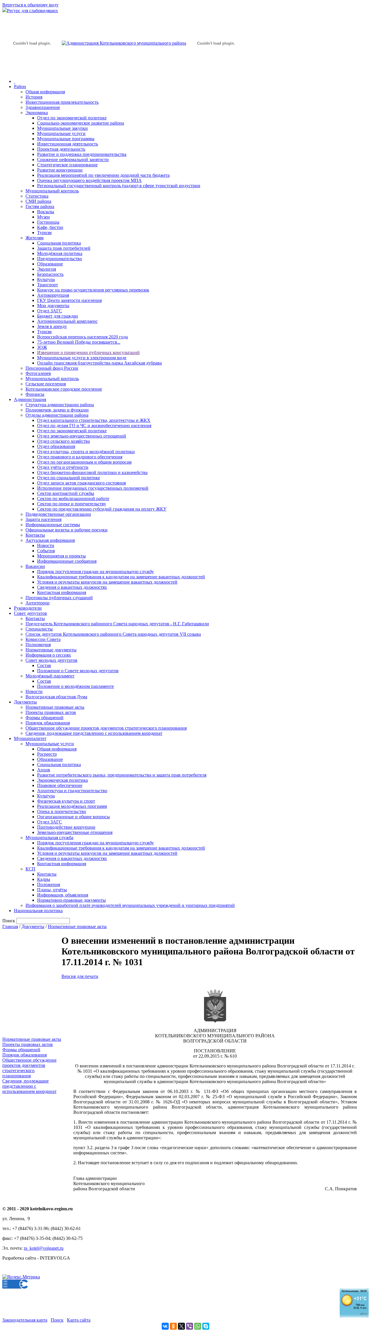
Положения (48, 884)
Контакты (35, 535)
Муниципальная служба (49, 837)
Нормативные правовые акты (55, 707)
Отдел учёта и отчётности (62, 467)
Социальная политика (59, 242)
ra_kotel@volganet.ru (43, 1248)
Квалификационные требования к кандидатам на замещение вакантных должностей (121, 576)
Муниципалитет (30, 738)
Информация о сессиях (48, 655)
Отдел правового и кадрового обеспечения (79, 456)
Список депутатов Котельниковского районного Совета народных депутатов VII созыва (113, 634)
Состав (44, 665)
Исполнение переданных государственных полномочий (92, 488)
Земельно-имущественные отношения (74, 832)
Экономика (37, 112)
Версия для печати (79, 976)
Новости (45, 545)
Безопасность (50, 274)
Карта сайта (78, 1320)
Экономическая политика (62, 780)
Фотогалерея (38, 373)
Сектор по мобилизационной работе (73, 498)
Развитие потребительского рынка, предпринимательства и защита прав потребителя (121, 774)
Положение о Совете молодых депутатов (78, 670)
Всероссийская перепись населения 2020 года (82, 336)
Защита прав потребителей (63, 248)
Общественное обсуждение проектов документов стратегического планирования (106, 728)
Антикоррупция (53, 295)
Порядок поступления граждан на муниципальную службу (95, 571)
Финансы (35, 394)
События (46, 550)
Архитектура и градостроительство (72, 790)
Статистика (37, 196)
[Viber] (189, 1326)
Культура (46, 279)
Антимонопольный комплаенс (67, 321)
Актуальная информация (50, 540)
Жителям (34, 237)
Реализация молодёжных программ (72, 806)
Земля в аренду (52, 326)
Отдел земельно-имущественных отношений (81, 435)
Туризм (44, 232)
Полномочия (38, 644)
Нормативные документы (51, 649)
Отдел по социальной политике (68, 477)
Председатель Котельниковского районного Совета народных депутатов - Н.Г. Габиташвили (117, 623)
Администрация (30, 399)
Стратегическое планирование (67, 164)
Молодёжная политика (59, 253)
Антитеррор (38, 602)
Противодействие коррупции (66, 827)
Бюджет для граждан (57, 316)
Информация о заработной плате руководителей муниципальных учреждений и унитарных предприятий (130, 905)
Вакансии (35, 566)
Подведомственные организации (58, 514)
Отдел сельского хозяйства (63, 441)
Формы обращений (44, 717)
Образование (50, 263)
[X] (181, 1326)
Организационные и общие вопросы (73, 816)
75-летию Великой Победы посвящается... (78, 342)
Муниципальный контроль (52, 190)
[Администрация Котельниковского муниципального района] (32, 70)
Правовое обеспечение (59, 785)
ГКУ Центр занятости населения (69, 300)
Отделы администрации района (57, 415)
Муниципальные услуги (61, 133)
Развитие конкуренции (60, 169)
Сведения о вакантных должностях (72, 587)
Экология (46, 269)
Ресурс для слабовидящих (32, 10)
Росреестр (47, 754)
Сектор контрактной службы (65, 493)
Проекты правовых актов (51, 712)
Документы (25, 701)
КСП (30, 868)
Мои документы (53, 305)
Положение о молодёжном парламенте (75, 686)
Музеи (43, 216)
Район (20, 86)
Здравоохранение (43, 107)
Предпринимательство (59, 258)
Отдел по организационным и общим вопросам (84, 462)
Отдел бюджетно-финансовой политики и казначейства (92, 472)
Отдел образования (56, 446)
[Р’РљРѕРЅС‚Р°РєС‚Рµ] (165, 1326)
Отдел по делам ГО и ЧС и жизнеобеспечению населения (94, 425)
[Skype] (205, 1326)
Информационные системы (53, 524)
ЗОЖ (42, 347)
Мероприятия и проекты (61, 555)
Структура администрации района (60, 404)
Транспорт (47, 284)
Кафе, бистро (50, 227)
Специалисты (39, 628)
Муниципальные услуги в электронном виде (81, 357)
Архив (43, 769)
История (34, 96)
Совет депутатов (30, 613)
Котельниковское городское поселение (64, 389)
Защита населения (43, 519)
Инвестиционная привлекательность (62, 102)
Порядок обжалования (48, 722)
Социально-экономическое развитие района (80, 123)
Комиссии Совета (43, 639)
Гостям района (40, 206)
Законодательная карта (24, 1320)
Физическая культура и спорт (66, 801)
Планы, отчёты (52, 889)
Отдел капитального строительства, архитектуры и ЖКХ (93, 420)
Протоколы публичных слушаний (59, 597)
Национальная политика (38, 910)
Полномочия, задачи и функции (57, 409)
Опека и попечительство (61, 811)
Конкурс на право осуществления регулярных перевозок (93, 289)
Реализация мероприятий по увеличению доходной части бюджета (103, 175)
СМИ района (38, 201)
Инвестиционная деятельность (67, 143)
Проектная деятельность (61, 149)
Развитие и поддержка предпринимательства (81, 154)
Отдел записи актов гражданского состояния (81, 482)
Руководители (28, 608)
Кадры (43, 879)
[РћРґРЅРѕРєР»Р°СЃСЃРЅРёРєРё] (173, 1326)
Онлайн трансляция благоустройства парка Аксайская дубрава (99, 362)
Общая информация (45, 91)
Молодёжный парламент (50, 675)
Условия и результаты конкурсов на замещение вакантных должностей (107, 582)
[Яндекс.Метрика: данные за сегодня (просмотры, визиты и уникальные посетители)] (21, 1277)
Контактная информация (61, 592)
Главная (10, 926)
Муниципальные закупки (62, 128)
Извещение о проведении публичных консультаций (88, 352)
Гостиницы (48, 222)
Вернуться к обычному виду (30, 4)
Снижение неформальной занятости (73, 159)
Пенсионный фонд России (52, 368)
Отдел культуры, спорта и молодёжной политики (86, 451)
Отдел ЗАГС (49, 310)
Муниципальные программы (65, 138)
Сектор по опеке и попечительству (71, 503)
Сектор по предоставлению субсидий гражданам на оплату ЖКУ (101, 508)
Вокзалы (45, 211)
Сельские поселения (46, 383)
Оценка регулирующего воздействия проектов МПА (89, 180)
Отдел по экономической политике (72, 117)
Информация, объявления (62, 894)
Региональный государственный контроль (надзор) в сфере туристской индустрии (118, 185)
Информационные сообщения (67, 561)
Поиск (57, 1320)
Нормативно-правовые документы (71, 900)
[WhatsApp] (197, 1326)
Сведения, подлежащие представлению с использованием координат (94, 733)
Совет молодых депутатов (51, 660)
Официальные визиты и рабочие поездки (67, 529)
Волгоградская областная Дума (56, 696)
